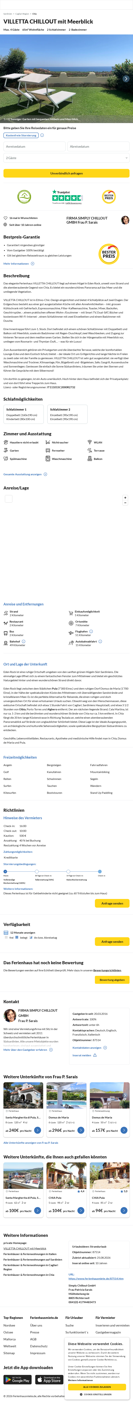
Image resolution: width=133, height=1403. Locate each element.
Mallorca (9, 1339)
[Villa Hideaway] (23, 1095)
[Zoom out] (125, 502)
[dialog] (97, 1369)
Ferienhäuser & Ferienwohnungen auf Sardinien (32, 1259)
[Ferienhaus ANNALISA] (23, 1175)
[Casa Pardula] (110, 1095)
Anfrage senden (112, 903)
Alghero (52, 709)
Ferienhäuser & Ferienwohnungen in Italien (29, 1254)
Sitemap (9, 1353)
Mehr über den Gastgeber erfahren (25, 1049)
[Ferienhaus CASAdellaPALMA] (66, 1175)
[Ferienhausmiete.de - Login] (113, 4)
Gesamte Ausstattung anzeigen (22, 474)
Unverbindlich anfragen (66, 173)
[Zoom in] (125, 497)
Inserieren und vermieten (113, 1325)
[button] (121, 4)
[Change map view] (8, 498)
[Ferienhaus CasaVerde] (110, 1175)
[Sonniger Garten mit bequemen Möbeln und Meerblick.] (66, 78)
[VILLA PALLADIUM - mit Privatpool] (66, 1095)
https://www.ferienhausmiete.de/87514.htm (96, 1278)
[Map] (66, 544)
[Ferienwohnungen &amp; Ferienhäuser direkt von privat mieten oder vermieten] (6, 4)
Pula (54, 688)
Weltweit (9, 1346)
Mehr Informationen (16, 263)
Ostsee (8, 1332)
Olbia (22, 709)
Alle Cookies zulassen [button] (97, 1387)
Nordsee (9, 1325)
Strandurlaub (98, 1246)
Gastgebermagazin (108, 1332)
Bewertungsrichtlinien (107, 970)
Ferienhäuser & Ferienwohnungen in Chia (28, 1274)
